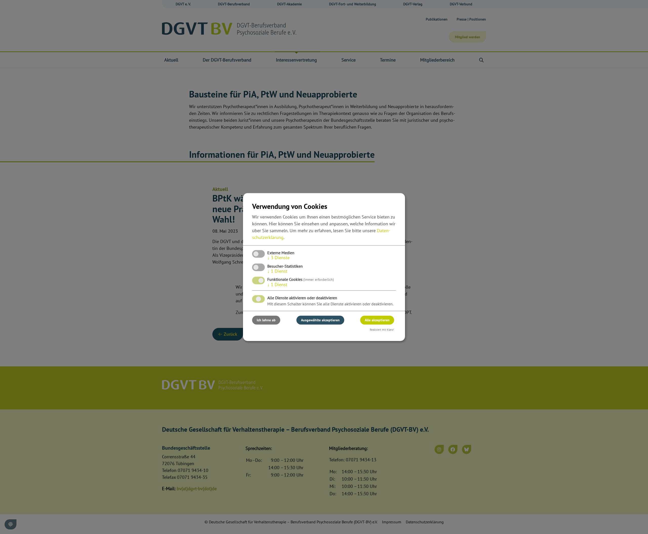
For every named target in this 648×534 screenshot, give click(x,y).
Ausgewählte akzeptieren (320, 320)
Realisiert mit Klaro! (382, 329)
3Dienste (278, 258)
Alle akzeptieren (377, 320)
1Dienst (277, 271)
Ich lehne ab (266, 320)
